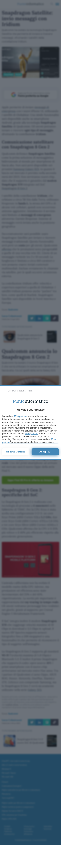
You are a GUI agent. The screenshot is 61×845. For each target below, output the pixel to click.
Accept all (45, 451)
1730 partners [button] (20, 416)
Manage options (15, 451)
